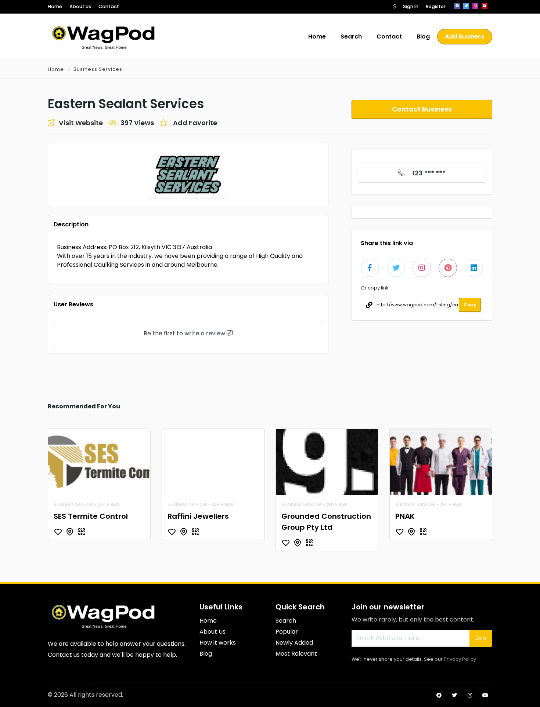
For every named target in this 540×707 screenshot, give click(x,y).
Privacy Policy (460, 659)
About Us (80, 6)
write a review (204, 333)
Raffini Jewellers (198, 516)
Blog (423, 36)
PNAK (405, 516)
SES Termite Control (91, 516)
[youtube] (484, 6)
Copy (470, 305)
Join (481, 638)
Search (351, 36)
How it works (217, 642)
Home (55, 6)
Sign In (410, 6)
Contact (108, 6)
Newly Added (294, 642)
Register (436, 6)
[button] (394, 6)
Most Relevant (296, 653)
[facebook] (457, 6)
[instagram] (475, 6)
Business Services (97, 69)
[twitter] (466, 6)
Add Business (465, 36)
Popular (287, 631)
